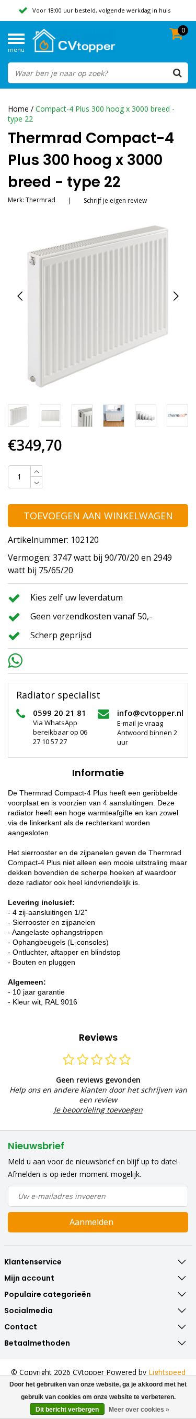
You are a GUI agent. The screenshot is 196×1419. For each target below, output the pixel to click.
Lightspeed (167, 1372)
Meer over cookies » (139, 1409)
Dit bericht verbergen (67, 1409)
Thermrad (40, 199)
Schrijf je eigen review (115, 200)
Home (18, 109)
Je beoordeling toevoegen (98, 1110)
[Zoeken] (177, 72)
